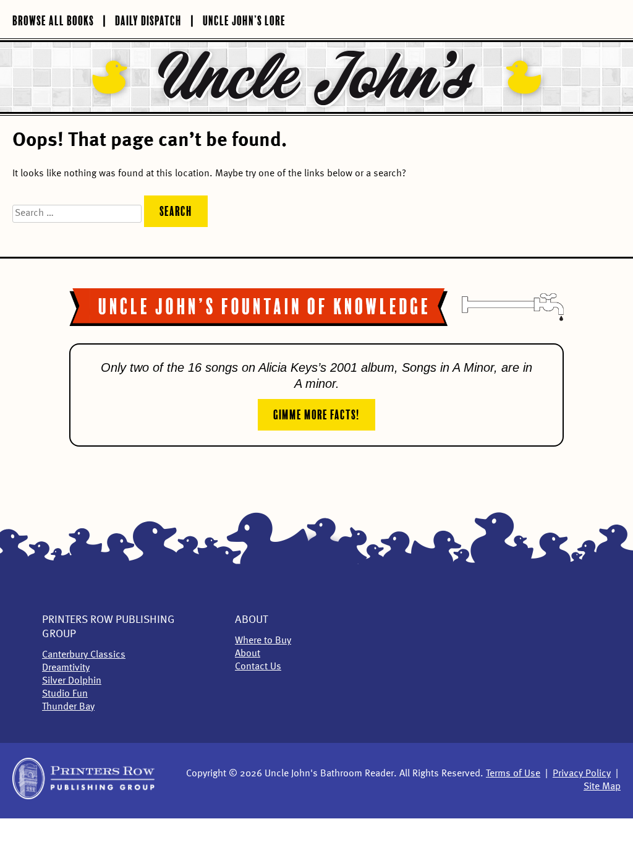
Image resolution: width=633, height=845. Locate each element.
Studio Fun (65, 694)
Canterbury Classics (83, 655)
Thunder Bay (68, 707)
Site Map (602, 787)
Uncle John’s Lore (244, 19)
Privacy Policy (582, 774)
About (251, 619)
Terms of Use (513, 774)
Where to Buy (263, 641)
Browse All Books (53, 19)
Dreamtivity (66, 668)
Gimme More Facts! (316, 413)
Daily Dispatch (148, 19)
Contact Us (258, 667)
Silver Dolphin (71, 681)
